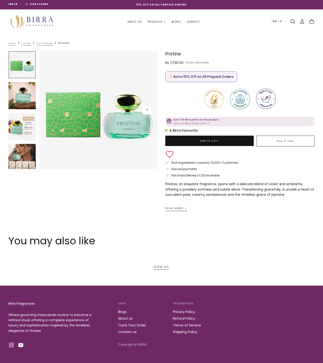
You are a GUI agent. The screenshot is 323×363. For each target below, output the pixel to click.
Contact (193, 22)
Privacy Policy (184, 311)
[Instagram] (11, 345)
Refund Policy (184, 318)
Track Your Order (132, 325)
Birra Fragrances (22, 303)
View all (161, 266)
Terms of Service (187, 325)
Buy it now (285, 141)
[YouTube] (21, 345)
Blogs (176, 22)
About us (134, 22)
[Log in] (302, 21)
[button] (293, 21)
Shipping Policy (185, 332)
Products (155, 22)
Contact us (127, 332)
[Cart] (311, 21)
